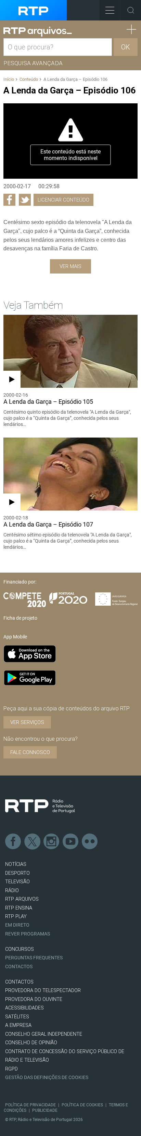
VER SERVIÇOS (27, 722)
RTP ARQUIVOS (22, 899)
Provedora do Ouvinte (33, 999)
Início (8, 79)
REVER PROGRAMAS (27, 934)
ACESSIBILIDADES (24, 1008)
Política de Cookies (82, 1105)
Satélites (17, 1017)
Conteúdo (29, 79)
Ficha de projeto (20, 618)
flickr (90, 841)
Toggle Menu (110, 10)
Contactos (19, 967)
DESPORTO (17, 873)
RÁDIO (12, 891)
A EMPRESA (18, 1025)
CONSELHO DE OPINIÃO (31, 1043)
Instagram (51, 841)
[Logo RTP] (40, 806)
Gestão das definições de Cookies (46, 1077)
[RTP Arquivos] (37, 32)
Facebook (13, 841)
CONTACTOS (19, 982)
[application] (70, 140)
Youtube (71, 841)
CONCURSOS (19, 949)
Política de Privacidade (30, 1105)
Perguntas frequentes (34, 958)
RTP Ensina (18, 908)
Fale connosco (30, 752)
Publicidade (44, 1110)
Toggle (130, 10)
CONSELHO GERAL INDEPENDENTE (43, 1034)
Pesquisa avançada (33, 63)
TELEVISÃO (17, 882)
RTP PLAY (16, 916)
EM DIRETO (17, 925)
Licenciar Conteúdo (63, 200)
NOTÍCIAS (15, 864)
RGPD (11, 1069)
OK (125, 47)
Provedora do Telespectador (43, 990)
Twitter (32, 841)
